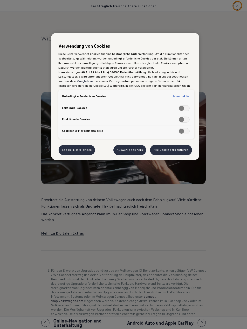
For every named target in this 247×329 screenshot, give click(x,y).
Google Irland (86, 81)
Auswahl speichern (130, 149)
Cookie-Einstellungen (77, 149)
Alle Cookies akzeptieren (171, 149)
